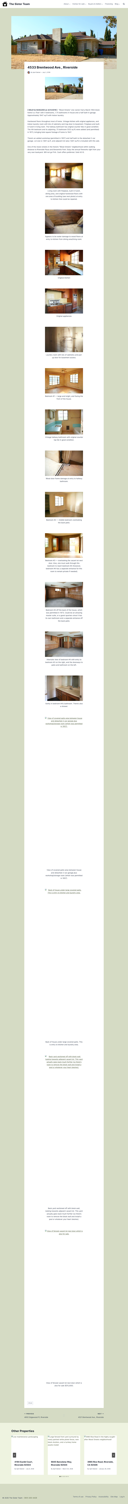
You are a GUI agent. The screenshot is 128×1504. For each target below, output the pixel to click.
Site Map (114, 1497)
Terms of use (78, 1497)
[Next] (113, 1455)
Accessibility (103, 1497)
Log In (122, 1497)
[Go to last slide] (14, 1455)
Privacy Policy (91, 1497)
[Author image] (29, 72)
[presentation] (27, 1446)
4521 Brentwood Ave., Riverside (91, 1415)
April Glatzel (36, 72)
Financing (109, 4)
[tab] (61, 1476)
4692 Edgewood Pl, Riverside (36, 1415)
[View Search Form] (124, 4)
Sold (30, 1403)
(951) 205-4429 (30, 1498)
